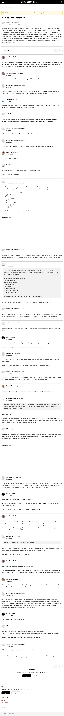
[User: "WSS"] (3, 337)
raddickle (9, 114)
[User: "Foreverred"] (3, 100)
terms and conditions (32, 13)
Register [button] (36, 676)
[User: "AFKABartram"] (3, 354)
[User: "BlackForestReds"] (3, 57)
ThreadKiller (9, 386)
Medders (8, 165)
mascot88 (9, 152)
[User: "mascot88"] (3, 153)
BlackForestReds (11, 57)
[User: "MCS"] (3, 429)
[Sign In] (61, 2)
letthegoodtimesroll (12, 23)
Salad (7, 626)
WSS (7, 337)
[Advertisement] (33, 232)
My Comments (5, 702)
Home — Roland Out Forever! (55, 680)
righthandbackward (12, 398)
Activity (3, 700)
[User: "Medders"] (3, 165)
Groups (3, 705)
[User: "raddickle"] (3, 114)
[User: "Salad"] (3, 626)
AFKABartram (10, 353)
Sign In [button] (26, 676)
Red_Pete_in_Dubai (12, 477)
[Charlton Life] (29, 2)
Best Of (3, 707)
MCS (7, 429)
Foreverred (9, 99)
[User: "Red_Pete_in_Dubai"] (3, 478)
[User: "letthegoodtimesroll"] (3, 23)
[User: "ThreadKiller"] (3, 386)
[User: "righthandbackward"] (3, 398)
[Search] (58, 2)
